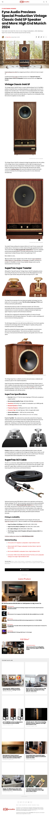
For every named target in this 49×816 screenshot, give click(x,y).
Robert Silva (8, 37)
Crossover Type (11, 410)
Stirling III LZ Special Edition (14, 260)
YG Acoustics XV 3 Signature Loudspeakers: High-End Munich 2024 (24, 542)
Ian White (4, 724)
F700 (27, 386)
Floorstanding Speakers (37, 561)
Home (12, 561)
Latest (16, 561)
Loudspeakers (28, 561)
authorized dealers (37, 521)
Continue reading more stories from (19, 536)
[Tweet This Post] (39, 37)
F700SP (32, 386)
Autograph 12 (27, 260)
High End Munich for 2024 (11, 72)
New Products (21, 561)
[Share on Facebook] (36, 37)
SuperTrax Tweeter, (9, 521)
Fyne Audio (15, 76)
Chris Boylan (5, 691)
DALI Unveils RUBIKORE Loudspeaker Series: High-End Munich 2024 (24, 551)
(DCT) (25, 504)
